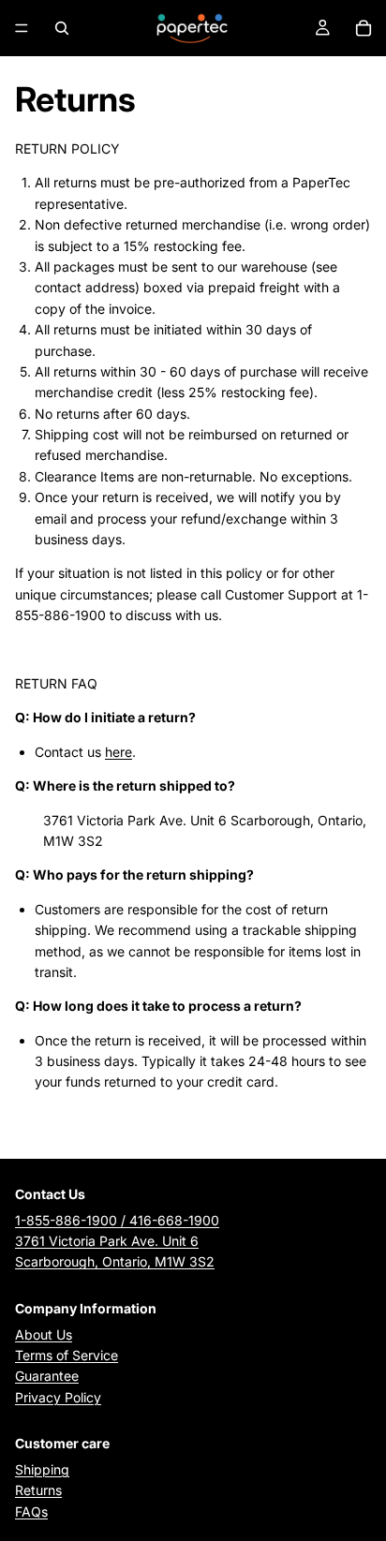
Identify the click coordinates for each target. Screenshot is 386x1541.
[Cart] (363, 28)
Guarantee (47, 1376)
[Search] (61, 28)
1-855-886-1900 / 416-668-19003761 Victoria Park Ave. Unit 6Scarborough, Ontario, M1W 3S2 (117, 1241)
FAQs (31, 1511)
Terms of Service (66, 1355)
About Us (43, 1334)
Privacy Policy (58, 1397)
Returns (38, 1490)
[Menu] (21, 28)
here (118, 752)
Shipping (42, 1469)
